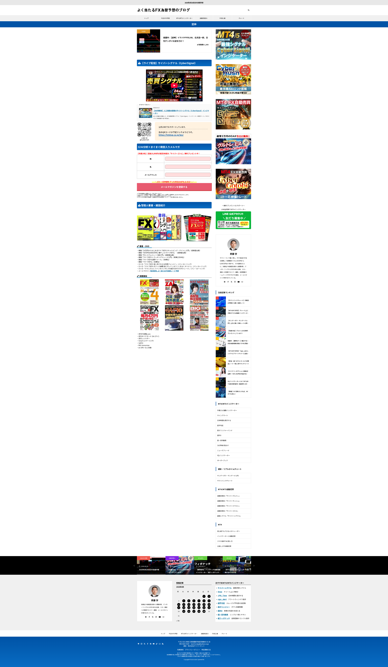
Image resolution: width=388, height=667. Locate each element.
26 (189, 611)
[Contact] (242, 282)
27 (194, 611)
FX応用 (143, 31)
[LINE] (138, 644)
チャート (241, 18)
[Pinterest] (151, 644)
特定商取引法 (206, 649)
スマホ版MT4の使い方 (224, 541)
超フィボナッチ (224, 618)
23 (209, 608)
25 (184, 611)
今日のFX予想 (165, 18)
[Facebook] (228, 282)
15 (204, 605)
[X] (231, 282)
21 (199, 608)
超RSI (219, 435)
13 (194, 605)
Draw (220, 591)
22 (204, 608)
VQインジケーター (223, 455)
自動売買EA (203, 18)
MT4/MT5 (172, 558)
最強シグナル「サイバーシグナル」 (229, 516)
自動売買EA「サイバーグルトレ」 (228, 496)
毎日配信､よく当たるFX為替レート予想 (164, 271)
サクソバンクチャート (224, 481)
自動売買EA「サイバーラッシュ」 (228, 501)
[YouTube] (238, 282)
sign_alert (222, 599)
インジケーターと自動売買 (226, 536)
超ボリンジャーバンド (224, 430)
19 (189, 608)
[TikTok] (157, 644)
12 (189, 605)
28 (199, 611)
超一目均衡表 (221, 440)
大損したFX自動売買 (224, 546)
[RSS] (163, 644)
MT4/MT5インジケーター (184, 18)
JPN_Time (222, 595)
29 (204, 611)
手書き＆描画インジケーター (227, 410)
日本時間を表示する (224, 420)
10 (179, 605)
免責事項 (180, 649)
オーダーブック (222, 460)
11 (184, 605)
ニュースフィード (223, 450)
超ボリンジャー (224, 607)
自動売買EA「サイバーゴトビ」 (228, 511)
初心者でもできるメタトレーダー (228, 531)
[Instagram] (235, 282)
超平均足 (220, 425)
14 (199, 605)
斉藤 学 (233, 253)
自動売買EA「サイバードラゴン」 (228, 506)
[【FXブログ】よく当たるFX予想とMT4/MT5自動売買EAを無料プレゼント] (163, 10)
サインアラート (222, 415)
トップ (146, 18)
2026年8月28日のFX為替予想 (194, 3)
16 (209, 605)
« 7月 (177, 621)
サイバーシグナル (225, 588)
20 (194, 608)
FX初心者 (222, 18)
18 (184, 608)
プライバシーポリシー (192, 649)
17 (179, 608)
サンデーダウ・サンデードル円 (227, 475)
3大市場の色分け (223, 445)
